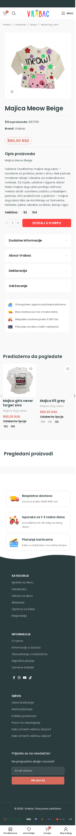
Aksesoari (18, 602)
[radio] (25, 212)
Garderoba (20, 24)
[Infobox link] (38, 499)
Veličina (11, 212)
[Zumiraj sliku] (12, 91)
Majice (33, 24)
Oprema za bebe (23, 609)
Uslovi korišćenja (23, 703)
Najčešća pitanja (23, 661)
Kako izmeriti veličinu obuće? (31, 729)
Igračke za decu (22, 582)
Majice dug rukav (49, 24)
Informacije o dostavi (26, 647)
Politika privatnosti (24, 716)
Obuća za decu (22, 596)
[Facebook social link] (14, 678)
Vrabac (20, 128)
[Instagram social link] (19, 678)
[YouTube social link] (25, 678)
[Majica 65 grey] (56, 380)
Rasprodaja (19, 616)
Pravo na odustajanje (26, 723)
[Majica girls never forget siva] (19, 380)
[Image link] (13, 819)
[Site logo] (38, 13)
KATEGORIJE (20, 576)
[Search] (14, 13)
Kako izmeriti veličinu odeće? (31, 736)
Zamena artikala (23, 667)
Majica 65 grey (52, 400)
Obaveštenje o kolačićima (29, 654)
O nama (17, 641)
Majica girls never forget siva (18, 403)
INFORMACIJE (21, 634)
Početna (7, 24)
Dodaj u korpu (47, 222)
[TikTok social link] (30, 678)
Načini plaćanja (22, 709)
